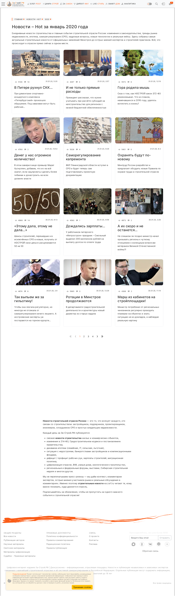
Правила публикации (56, 548)
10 (28, 82)
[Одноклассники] (142, 544)
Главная (18, 19)
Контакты (93, 540)
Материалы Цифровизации (17, 552)
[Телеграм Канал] (158, 544)
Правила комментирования (59, 540)
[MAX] (133, 544)
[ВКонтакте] (150, 544)
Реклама (93, 544)
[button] (3, 4)
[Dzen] (167, 544)
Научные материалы (14, 544)
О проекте (94, 536)
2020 (47, 19)
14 (28, 220)
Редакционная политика (58, 544)
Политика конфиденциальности (62, 536)
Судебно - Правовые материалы (19, 556)
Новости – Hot (33, 19)
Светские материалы (14, 548)
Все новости (10, 536)
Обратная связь (150, 551)
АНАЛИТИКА (130, 4)
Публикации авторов (14, 540)
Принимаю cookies (82, 587)
